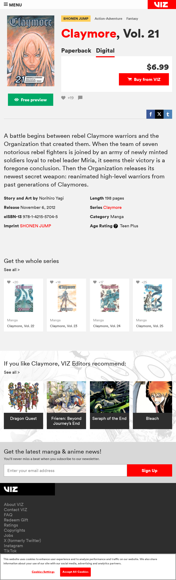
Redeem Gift (16, 519)
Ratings (11, 525)
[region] (88, 567)
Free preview (34, 100)
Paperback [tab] (76, 50)
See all (12, 269)
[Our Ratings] (116, 225)
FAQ (8, 514)
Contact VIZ (15, 509)
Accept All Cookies (75, 572)
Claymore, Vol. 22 (20, 326)
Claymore (88, 33)
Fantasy (132, 18)
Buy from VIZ (147, 79)
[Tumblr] (168, 114)
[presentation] (23, 298)
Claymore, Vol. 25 (149, 326)
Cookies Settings (43, 572)
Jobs (8, 535)
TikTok (10, 550)
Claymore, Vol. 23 (63, 326)
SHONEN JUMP (75, 18)
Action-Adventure (108, 18)
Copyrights (14, 530)
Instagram (13, 545)
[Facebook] (150, 114)
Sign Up (149, 470)
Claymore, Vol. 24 (106, 326)
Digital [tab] (105, 50)
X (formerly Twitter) (22, 540)
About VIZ (14, 504)
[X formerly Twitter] (159, 114)
